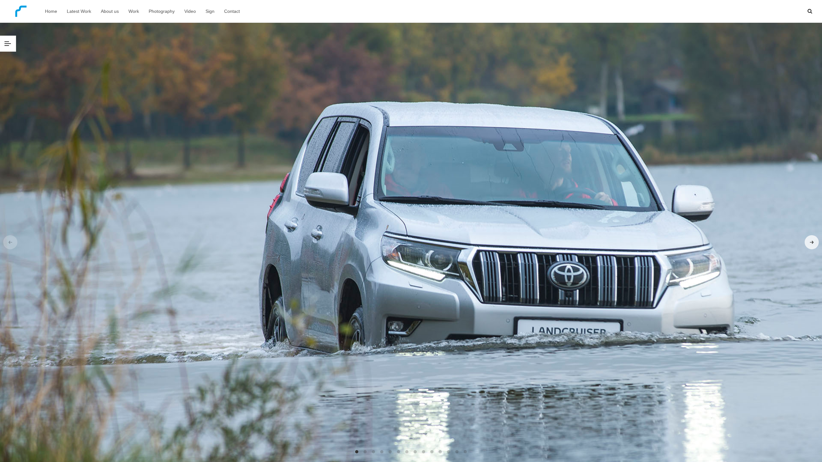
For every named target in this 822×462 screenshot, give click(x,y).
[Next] (812, 242)
